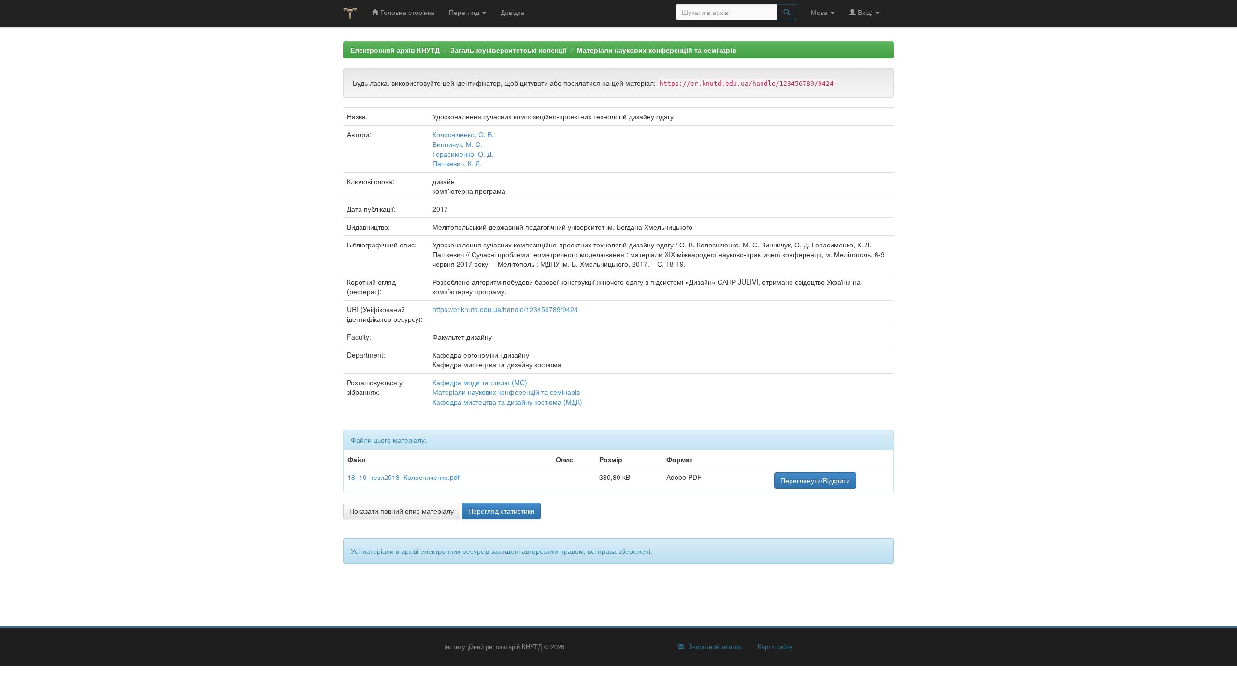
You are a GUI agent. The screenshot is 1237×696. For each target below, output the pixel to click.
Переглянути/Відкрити (815, 480)
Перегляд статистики (501, 511)
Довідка (512, 12)
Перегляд (465, 12)
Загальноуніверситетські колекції (508, 50)
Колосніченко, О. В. (463, 134)
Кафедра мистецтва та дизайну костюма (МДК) (507, 401)
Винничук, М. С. (457, 144)
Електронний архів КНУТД (395, 50)
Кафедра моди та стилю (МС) (479, 382)
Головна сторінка (406, 12)
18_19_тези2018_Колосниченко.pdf (403, 477)
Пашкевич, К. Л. (457, 163)
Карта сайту (774, 646)
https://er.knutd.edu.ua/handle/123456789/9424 (505, 309)
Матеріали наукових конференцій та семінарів (656, 50)
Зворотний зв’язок (714, 646)
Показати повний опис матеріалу (401, 511)
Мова (820, 12)
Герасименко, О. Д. (462, 154)
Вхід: (865, 12)
